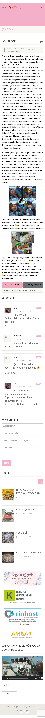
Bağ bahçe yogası (25, 509)
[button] (21, 667)
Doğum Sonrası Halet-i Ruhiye (18, 290)
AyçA (15, 308)
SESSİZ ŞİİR (22, 532)
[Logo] (15, 8)
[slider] (18, 678)
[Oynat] (3, 678)
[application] (22, 668)
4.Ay (7, 290)
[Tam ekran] (42, 678)
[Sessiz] (39, 678)
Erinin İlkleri (17, 51)
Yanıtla (38, 308)
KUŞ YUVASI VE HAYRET (29, 552)
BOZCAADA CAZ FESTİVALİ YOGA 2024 (28, 492)
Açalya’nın (17, 118)
